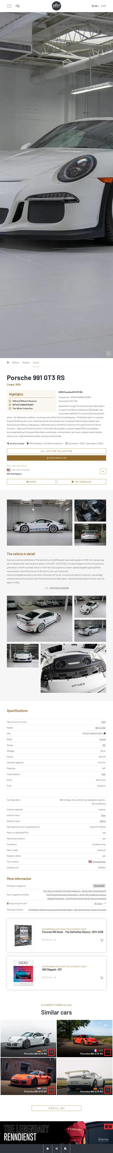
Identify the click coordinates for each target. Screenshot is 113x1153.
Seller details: (17, 466)
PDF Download (83, 481)
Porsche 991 (99, 885)
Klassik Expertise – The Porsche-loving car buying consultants (76, 898)
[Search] (17, 6)
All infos (98, 903)
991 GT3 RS (100, 727)
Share (32, 481)
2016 (103, 722)
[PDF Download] (65, 1148)
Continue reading (59, 587)
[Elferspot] (56, 6)
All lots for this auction (56, 451)
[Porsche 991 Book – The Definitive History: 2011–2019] (56, 935)
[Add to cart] (102, 940)
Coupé (102, 739)
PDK (104, 774)
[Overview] (8, 362)
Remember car (57, 458)
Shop (103, 6)
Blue (103, 815)
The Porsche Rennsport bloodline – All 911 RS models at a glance (76, 894)
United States (99, 861)
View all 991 (56, 1108)
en (95, 6)
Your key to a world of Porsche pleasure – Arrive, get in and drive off (74, 891)
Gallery (15, 362)
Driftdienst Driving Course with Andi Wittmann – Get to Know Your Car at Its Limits (67, 909)
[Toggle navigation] (9, 6)
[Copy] (105, 733)
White (103, 821)
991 (104, 745)
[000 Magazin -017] (56, 973)
